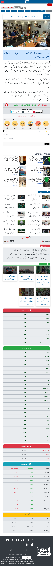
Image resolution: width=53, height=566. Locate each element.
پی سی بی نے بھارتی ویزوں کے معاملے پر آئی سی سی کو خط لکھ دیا (9, 222)
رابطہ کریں (24, 550)
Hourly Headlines (7, 7)
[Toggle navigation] (50, 1)
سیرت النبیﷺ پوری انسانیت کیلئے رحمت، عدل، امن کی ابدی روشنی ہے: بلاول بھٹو (28, 254)
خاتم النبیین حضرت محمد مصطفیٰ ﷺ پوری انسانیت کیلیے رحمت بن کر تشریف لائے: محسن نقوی (27, 258)
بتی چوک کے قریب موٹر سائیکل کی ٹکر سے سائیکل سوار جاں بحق (10, 278)
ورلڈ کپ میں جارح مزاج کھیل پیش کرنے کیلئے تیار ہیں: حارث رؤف (9, 197)
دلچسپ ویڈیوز (34, 11)
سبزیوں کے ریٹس (25, 348)
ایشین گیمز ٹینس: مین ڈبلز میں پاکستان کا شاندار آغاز (34, 231)
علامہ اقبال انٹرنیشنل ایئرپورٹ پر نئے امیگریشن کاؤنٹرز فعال (26, 278)
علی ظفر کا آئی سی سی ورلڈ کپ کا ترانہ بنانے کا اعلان (34, 222)
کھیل (3, 11)
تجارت (8, 11)
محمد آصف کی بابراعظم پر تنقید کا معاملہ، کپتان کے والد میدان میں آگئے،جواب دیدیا (34, 214)
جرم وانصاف (14, 11)
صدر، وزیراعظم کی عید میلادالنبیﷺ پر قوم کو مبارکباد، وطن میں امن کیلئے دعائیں (30, 250)
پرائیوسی (10, 550)
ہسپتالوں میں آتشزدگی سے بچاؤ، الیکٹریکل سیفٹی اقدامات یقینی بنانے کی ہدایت (26, 301)
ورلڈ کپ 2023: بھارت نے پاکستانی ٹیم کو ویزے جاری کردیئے (9, 205)
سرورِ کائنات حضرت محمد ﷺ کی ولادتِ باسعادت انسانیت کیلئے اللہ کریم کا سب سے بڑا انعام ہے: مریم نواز (43, 280)
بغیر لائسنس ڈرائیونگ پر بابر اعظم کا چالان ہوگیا (9, 214)
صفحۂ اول (49, 11)
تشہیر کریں (17, 550)
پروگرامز (27, 11)
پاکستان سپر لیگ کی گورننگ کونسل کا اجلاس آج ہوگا (9, 231)
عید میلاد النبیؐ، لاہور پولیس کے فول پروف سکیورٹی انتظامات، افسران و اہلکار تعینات (43, 301)
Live (2, 1)
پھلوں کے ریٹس (25, 310)
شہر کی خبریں (41, 11)
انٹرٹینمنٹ (21, 11)
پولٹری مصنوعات (25, 446)
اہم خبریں (43, 246)
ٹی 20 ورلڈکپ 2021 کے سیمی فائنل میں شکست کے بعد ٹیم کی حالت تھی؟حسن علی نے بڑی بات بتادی (34, 205)
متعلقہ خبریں (43, 192)
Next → (47, 189)
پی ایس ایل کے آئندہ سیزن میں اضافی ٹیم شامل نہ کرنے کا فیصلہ (34, 197)
